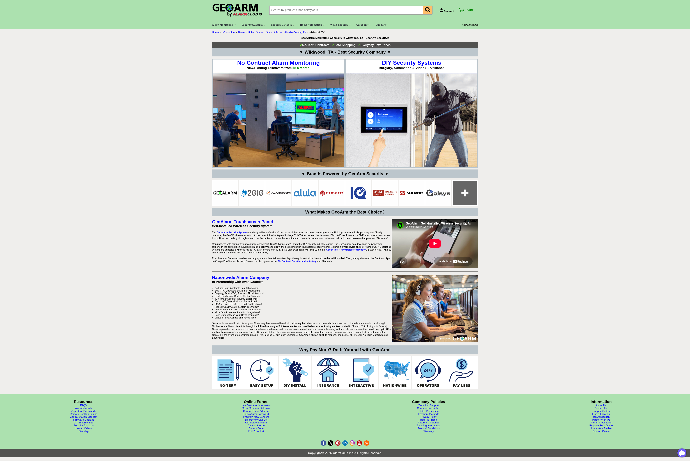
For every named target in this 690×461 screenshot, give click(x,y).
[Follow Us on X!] (330, 443)
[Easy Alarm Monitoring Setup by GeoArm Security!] (261, 372)
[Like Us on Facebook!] (323, 443)
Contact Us (601, 408)
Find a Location (601, 413)
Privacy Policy (428, 416)
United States (255, 32)
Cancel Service (256, 425)
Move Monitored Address (256, 408)
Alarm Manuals (83, 408)
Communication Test (428, 408)
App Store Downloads (83, 411)
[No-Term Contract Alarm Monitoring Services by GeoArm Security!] (228, 372)
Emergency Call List (256, 419)
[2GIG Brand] (251, 193)
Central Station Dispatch (83, 416)
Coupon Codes (601, 411)
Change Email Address (256, 411)
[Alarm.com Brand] (278, 193)
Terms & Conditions (429, 428)
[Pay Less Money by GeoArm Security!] (461, 372)
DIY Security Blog (83, 422)
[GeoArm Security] (239, 10)
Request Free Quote (601, 425)
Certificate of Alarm (256, 422)
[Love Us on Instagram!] (352, 443)
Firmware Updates (83, 419)
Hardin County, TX (295, 32)
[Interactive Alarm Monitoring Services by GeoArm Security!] (361, 372)
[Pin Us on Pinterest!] (338, 443)
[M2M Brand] (385, 193)
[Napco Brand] (411, 193)
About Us (601, 405)
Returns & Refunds (428, 422)
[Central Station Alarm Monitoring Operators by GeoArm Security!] (428, 372)
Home (215, 32)
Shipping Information (428, 425)
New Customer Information (256, 405)
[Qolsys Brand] (438, 193)
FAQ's (83, 405)
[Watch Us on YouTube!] (359, 443)
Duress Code (256, 428)
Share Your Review (601, 428)
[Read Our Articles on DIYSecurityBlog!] (366, 443)
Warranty (429, 431)
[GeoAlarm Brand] (225, 193)
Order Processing (429, 411)
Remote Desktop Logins (83, 413)
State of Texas (274, 32)
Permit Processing (601, 422)
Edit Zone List (256, 431)
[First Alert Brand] (331, 193)
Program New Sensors (256, 416)
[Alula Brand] (305, 193)
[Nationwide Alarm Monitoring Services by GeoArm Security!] (395, 372)
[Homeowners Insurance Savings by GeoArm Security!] (328, 372)
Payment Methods (428, 413)
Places (241, 32)
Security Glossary (84, 425)
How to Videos (83, 428)
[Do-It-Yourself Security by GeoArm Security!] (295, 372)
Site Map (84, 431)
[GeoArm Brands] (465, 193)
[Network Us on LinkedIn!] (345, 443)
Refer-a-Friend (428, 419)
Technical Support (428, 405)
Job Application (601, 416)
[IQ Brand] (358, 193)
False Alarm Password (256, 413)
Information (228, 32)
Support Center (601, 431)
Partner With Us (601, 419)
